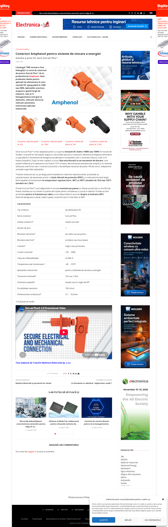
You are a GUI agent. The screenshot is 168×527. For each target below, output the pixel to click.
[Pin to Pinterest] (73, 373)
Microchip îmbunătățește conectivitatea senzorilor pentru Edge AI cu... (67, 13)
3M (122, 456)
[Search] (151, 37)
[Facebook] (129, 13)
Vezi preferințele (153, 520)
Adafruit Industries (129, 462)
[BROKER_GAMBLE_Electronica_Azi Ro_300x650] (135, 91)
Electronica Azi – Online (97, 37)
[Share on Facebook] (68, 373)
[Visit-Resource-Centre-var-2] (107, 20)
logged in (32, 451)
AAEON (124, 459)
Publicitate (37, 519)
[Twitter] (132, 13)
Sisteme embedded (59, 37)
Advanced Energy (129, 465)
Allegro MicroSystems (131, 474)
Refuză (128, 520)
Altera (123, 477)
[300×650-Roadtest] (135, 163)
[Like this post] (66, 373)
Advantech (125, 468)
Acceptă (104, 520)
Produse (21, 37)
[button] (163, 499)
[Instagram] (135, 13)
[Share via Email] (78, 373)
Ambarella (125, 480)
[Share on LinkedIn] (76, 373)
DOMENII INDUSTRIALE (38, 37)
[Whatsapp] (144, 13)
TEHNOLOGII (77, 37)
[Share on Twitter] (71, 373)
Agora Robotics (128, 471)
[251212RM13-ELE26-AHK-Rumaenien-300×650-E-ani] (135, 378)
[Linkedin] (138, 13)
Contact (24, 519)
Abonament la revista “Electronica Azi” (63, 519)
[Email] (141, 13)
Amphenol (34, 76)
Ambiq (124, 483)
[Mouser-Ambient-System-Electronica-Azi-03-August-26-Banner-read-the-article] (135, 307)
